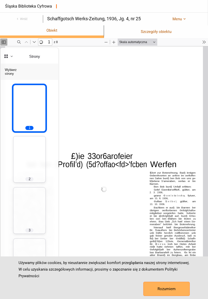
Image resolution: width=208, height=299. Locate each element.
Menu (177, 19)
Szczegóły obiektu (156, 31)
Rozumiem (167, 289)
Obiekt (51, 30)
